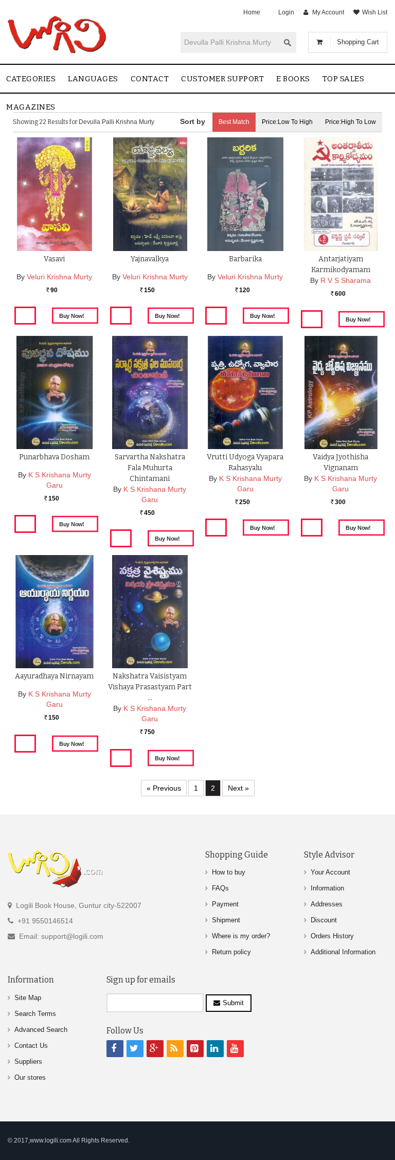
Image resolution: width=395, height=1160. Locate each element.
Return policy (231, 952)
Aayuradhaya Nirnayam (54, 676)
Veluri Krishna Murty (59, 277)
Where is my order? (241, 936)
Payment (225, 904)
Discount (324, 920)
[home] (58, 34)
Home (251, 12)
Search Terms (35, 1014)
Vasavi (54, 259)
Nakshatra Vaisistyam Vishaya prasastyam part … (150, 687)
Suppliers (28, 1061)
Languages (93, 78)
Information (327, 888)
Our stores (30, 1077)
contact (150, 78)
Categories (31, 78)
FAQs (220, 888)
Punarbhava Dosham (54, 457)
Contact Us (31, 1045)
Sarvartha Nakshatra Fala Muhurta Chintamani (150, 468)
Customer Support (222, 78)
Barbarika (245, 259)
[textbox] (230, 42)
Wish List (374, 12)
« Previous (164, 788)
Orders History (332, 936)
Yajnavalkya (150, 259)
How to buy (228, 872)
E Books (293, 78)
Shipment (226, 920)
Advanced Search (40, 1029)
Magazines (31, 107)
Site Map (27, 998)
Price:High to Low (350, 122)
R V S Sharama (345, 280)
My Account (328, 12)
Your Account (330, 872)
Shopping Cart (358, 42)
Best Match (234, 122)
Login (286, 12)
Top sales (343, 78)
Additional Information (343, 952)
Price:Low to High (287, 122)
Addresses (327, 904)
